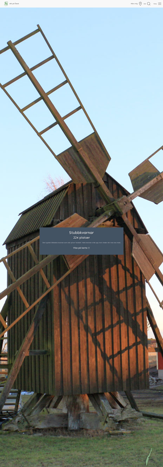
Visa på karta (80, 247)
